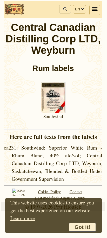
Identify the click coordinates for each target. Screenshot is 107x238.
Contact (76, 191)
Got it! (82, 227)
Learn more (22, 218)
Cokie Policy (49, 191)
